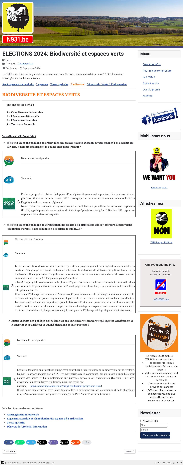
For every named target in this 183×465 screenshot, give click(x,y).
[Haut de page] (178, 460)
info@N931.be (161, 299)
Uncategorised (25, 63)
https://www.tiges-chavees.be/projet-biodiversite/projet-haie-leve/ (65, 385)
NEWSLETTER (150, 420)
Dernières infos (152, 64)
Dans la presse (151, 89)
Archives (147, 95)
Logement (42, 84)
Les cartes (149, 77)
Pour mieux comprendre (157, 70)
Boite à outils (151, 83)
